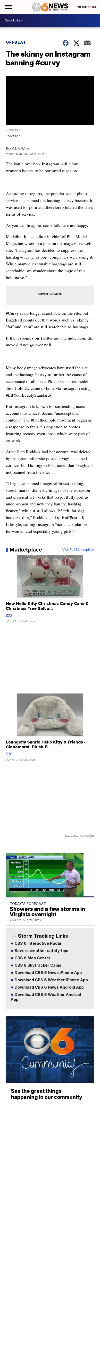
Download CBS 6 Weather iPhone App (51, 980)
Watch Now (85, 7)
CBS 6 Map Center (32, 958)
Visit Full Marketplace (78, 549)
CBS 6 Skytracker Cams (37, 965)
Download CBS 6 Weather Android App (46, 997)
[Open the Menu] (8, 7)
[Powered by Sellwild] (87, 836)
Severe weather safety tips (41, 951)
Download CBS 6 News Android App (49, 987)
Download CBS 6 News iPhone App (48, 973)
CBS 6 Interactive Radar (38, 943)
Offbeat (16, 42)
